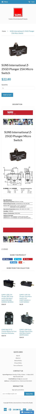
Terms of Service (18, 365)
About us (18, 358)
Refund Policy (18, 360)
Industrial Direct (17, 402)
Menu (6, 2)
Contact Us (27, 412)
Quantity (5, 85)
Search (18, 355)
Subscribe (29, 394)
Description (17, 104)
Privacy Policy (18, 363)
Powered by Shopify (27, 402)
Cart (32, 2)
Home (4, 31)
